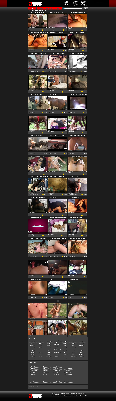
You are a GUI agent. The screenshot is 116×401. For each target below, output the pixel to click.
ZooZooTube (75, 5)
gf (41, 345)
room (57, 356)
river (55, 50)
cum (31, 30)
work (65, 341)
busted (41, 348)
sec (81, 341)
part (70, 276)
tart (54, 276)
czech (33, 347)
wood (82, 356)
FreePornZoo (75, 2)
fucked (65, 354)
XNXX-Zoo (44, 374)
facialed (65, 356)
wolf (56, 235)
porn (52, 30)
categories (40, 8)
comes (65, 348)
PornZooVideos (45, 379)
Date (57, 8)
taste (51, 276)
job (81, 347)
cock (31, 71)
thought (73, 235)
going (31, 256)
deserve (32, 112)
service (74, 352)
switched (33, 30)
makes (53, 50)
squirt (37, 71)
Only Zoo (55, 379)
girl (50, 297)
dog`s (57, 340)
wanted (32, 153)
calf (75, 112)
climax (34, 256)
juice (31, 91)
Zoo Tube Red (75, 3)
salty (72, 71)
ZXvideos (35, 4)
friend (41, 356)
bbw (73, 350)
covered (54, 235)
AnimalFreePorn (84, 5)
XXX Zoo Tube (75, 4)
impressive (57, 344)
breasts (51, 235)
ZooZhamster (66, 5)
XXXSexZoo (66, 4)
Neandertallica (68, 374)
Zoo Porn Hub (68, 368)
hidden (33, 350)
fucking (32, 345)
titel (35, 297)
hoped (74, 112)
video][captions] (57, 350)
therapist (49, 352)
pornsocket (71, 50)
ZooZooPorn (84, 6)
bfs (41, 354)
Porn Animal (67, 381)
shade (49, 345)
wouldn (71, 112)
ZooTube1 (67, 376)
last (50, 91)
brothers (81, 354)
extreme (73, 30)
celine (71, 30)
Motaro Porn (67, 372)
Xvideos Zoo (45, 376)
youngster (51, 256)
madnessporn (76, 50)
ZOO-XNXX (66, 1)
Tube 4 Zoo (83, 3)
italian (65, 347)
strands (51, 71)
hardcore (49, 348)
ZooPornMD (45, 377)
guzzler (74, 215)
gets (41, 347)
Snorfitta (55, 376)
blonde (41, 350)
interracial (49, 341)
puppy (36, 256)
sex (33, 343)
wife (33, 356)
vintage (65, 343)
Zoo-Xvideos (75, 1)
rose (49, 347)
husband (34, 194)
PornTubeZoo (56, 364)
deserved (32, 235)
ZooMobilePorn (45, 381)
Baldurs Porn (66, 2)
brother (73, 345)
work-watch (74, 356)
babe (33, 348)
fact (74, 91)
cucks (49, 354)
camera (33, 352)
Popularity (49, 8)
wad (55, 153)
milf (81, 350)
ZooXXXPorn (84, 4)
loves (54, 91)
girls (54, 30)
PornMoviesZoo (57, 381)
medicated (71, 91)
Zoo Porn (67, 370)
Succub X (55, 368)
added (33, 341)
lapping (74, 71)
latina (65, 352)
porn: (65, 345)
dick (57, 342)
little (73, 343)
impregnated (57, 352)
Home (32, 8)
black (41, 341)
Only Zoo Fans (57, 377)
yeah (31, 174)
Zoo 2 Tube (56, 374)
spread (51, 153)
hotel (57, 354)
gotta (53, 112)
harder (32, 276)
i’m (72, 215)
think (76, 91)
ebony (49, 343)
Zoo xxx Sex (67, 379)
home (65, 350)
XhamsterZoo (67, 377)
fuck (49, 350)
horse (76, 30)
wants (73, 174)
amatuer (33, 354)
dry (74, 256)
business (73, 348)
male (53, 71)
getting (33, 91)
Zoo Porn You (56, 370)
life (35, 276)
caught (74, 341)
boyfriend (81, 345)
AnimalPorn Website (83, 2)
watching (33, 71)
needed (75, 194)
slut (52, 91)
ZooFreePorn (56, 366)
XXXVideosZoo (67, 3)
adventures (82, 348)
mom (70, 256)
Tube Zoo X (56, 372)
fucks (41, 352)
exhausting (72, 194)
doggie (73, 153)
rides (73, 354)
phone (82, 352)
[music (57, 347)
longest (33, 50)
